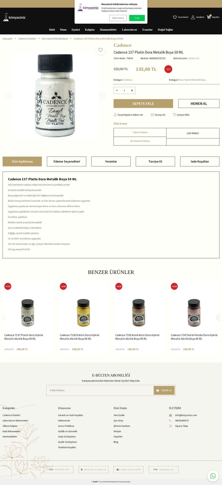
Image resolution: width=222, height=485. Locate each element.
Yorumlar (111, 161)
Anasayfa (7, 38)
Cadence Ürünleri (27, 38)
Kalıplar (90, 29)
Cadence (122, 45)
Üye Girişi (118, 420)
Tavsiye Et (160, 114)
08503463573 (182, 420)
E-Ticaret (101, 481)
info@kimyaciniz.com (186, 415)
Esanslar (147, 29)
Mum (63, 29)
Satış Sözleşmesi (67, 436)
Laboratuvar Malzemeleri (15, 420)
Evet (137, 17)
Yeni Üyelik (119, 415)
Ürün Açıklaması (22, 161)
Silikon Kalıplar (10, 425)
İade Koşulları (200, 161)
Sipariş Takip (181, 425)
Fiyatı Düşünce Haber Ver (130, 114)
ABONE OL (166, 390)
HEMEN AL (199, 103)
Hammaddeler (108, 29)
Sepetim (118, 436)
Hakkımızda (64, 420)
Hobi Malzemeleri (11, 431)
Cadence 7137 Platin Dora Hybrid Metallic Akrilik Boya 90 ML (23, 336)
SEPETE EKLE (143, 103)
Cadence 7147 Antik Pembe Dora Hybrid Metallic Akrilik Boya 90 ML (194, 336)
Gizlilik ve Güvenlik (67, 431)
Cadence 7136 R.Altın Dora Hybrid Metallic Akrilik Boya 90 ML (79, 336)
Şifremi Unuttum (122, 425)
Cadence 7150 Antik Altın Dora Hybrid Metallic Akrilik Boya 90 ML (137, 336)
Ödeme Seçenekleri (66, 161)
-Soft (94, 481)
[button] (8, 95)
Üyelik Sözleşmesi (67, 441)
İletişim (117, 431)
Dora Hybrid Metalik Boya (55, 38)
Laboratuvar (129, 29)
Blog (116, 441)
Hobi (52, 29)
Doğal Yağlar (165, 29)
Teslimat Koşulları (67, 447)
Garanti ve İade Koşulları (70, 415)
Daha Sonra (118, 17)
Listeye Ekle (183, 114)
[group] (55, 96)
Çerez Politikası (66, 425)
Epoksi (76, 29)
